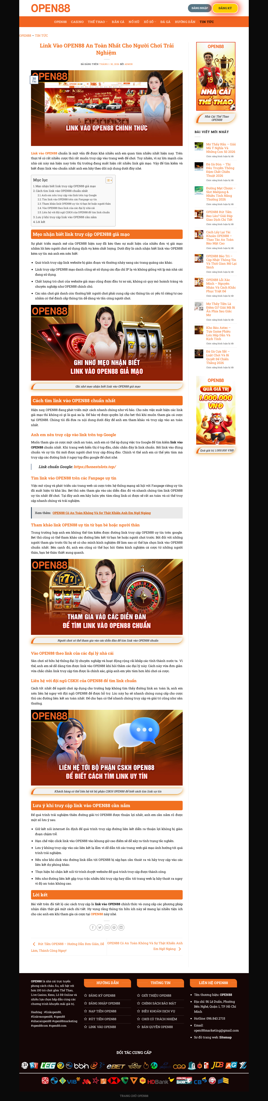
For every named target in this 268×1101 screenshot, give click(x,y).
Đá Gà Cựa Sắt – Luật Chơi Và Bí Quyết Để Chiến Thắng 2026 (218, 357)
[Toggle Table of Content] (107, 180)
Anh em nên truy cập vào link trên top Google (69, 195)
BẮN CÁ (118, 22)
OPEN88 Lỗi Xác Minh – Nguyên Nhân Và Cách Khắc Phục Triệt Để (221, 285)
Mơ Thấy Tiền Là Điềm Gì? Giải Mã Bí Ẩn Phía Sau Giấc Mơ (220, 309)
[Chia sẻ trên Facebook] (92, 927)
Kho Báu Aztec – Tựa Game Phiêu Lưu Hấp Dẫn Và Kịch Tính (218, 333)
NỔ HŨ (134, 22)
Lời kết (40, 222)
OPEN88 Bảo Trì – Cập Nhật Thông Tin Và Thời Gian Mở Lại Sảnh (221, 261)
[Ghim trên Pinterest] (114, 927)
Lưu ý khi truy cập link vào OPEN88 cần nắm (66, 217)
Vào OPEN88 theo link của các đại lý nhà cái (68, 208)
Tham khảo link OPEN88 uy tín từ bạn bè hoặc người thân (76, 203)
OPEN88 (60, 22)
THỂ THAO (96, 22)
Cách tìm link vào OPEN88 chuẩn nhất (62, 191)
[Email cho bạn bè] (107, 927)
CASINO (77, 22)
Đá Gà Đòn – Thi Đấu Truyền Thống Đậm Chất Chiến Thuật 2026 (220, 169)
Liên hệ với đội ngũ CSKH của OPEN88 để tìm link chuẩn (76, 212)
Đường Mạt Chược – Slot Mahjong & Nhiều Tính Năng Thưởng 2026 (221, 193)
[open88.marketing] (50, 8)
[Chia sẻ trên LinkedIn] (121, 927)
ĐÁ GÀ (165, 22)
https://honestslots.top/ (94, 466)
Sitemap (225, 1037)
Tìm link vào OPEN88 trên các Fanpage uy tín (69, 199)
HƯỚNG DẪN (185, 22)
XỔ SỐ (149, 22)
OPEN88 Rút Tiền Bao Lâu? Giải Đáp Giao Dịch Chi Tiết (219, 215)
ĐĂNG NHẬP (200, 8)
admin (129, 64)
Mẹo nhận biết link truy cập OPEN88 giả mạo (66, 186)
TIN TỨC (207, 22)
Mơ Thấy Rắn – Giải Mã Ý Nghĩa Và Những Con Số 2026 (221, 148)
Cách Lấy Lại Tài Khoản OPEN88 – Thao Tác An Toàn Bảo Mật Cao (220, 237)
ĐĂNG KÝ (225, 8)
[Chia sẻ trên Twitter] (100, 927)
